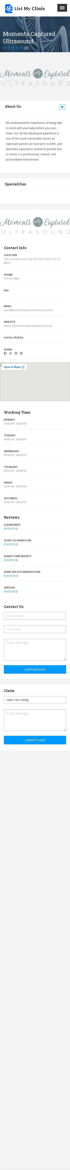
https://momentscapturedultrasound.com (28, 325)
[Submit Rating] (5, 528)
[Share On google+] (21, 353)
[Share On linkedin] (16, 353)
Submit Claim (35, 740)
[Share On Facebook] (5, 353)
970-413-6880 (11, 278)
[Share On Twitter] (10, 353)
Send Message (35, 669)
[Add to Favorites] (63, 107)
